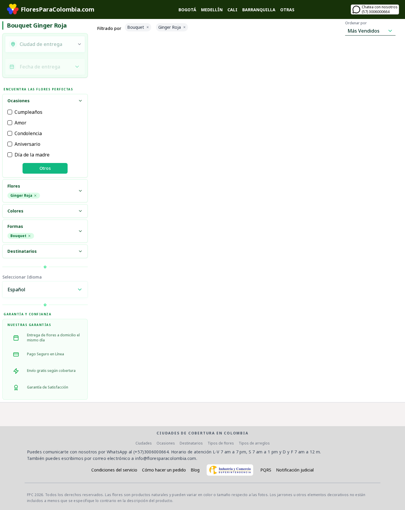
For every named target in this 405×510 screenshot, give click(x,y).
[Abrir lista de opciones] (79, 44)
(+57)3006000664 (151, 452)
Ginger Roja (21, 195)
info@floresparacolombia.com (165, 458)
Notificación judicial (295, 470)
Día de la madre (32, 155)
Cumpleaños (28, 112)
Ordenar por (356, 23)
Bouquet (18, 235)
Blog (195, 470)
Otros (45, 168)
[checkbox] (9, 112)
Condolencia (28, 133)
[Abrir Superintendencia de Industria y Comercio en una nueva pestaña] (230, 470)
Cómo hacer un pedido (164, 470)
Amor (20, 123)
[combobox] (46, 44)
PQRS (265, 470)
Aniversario (27, 144)
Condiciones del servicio (114, 470)
